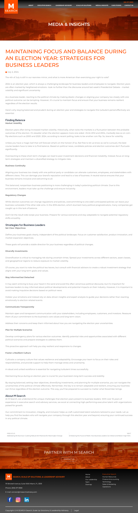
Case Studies (116, 5)
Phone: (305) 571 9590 (13, 488)
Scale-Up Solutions (83, 5)
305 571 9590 (128, 2)
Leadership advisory (64, 5)
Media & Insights (102, 5)
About (30, 5)
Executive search (44, 5)
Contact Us (129, 5)
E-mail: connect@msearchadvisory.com (21, 492)
